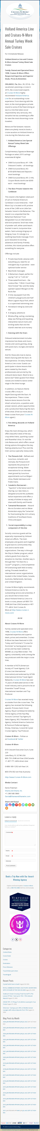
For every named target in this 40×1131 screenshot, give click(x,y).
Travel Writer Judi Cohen (10, 971)
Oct (31, 1028)
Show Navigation (35, 18)
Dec (4, 1030)
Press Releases (8, 967)
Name (9, 850)
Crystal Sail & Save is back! (11, 984)
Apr (15, 1022)
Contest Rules (7, 952)
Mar (12, 1022)
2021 (4, 1051)
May (18, 1022)
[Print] (29, 804)
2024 (4, 1034)
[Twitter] (23, 804)
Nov (34, 1028)
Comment (9, 832)
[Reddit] (19, 804)
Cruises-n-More (28, 886)
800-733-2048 (15, 888)
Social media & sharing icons (11, 1130)
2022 (4, 1045)
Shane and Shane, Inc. (13, 790)
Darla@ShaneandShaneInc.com (17, 796)
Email (9, 856)
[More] (6, 808)
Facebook (11, 739)
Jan (7, 1022)
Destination (6, 963)
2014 (4, 1093)
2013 (4, 1099)
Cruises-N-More (13, 93)
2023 (4, 1039)
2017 (4, 1075)
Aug (26, 1022)
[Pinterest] (16, 804)
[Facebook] (6, 804)
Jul (23, 1022)
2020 (4, 1057)
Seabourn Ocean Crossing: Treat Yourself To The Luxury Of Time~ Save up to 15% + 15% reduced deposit (18, 996)
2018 (4, 1069)
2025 (4, 1028)
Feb (10, 1022)
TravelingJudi (7, 975)
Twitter (20, 739)
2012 (4, 1105)
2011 (4, 1110)
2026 (4, 1022)
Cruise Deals (7, 956)
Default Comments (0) (11, 821)
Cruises (5, 960)
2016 (4, 1081)
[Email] (32, 804)
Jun (21, 1022)
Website (8, 861)
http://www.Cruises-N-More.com (18, 777)
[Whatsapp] (26, 804)
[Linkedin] (13, 804)
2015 (4, 1087)
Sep (29, 1028)
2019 (4, 1063)
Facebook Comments (24, 821)
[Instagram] (10, 804)
